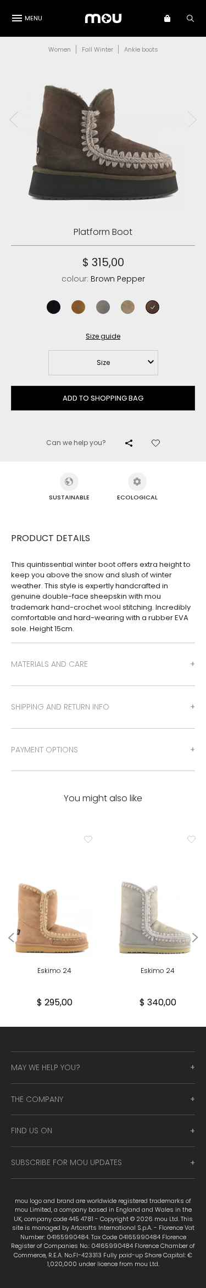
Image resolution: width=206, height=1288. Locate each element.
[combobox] (103, 362)
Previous (13, 119)
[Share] (128, 443)
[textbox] (103, 363)
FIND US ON (31, 1130)
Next (192, 119)
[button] (173, 18)
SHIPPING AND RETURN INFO (60, 706)
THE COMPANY (37, 1099)
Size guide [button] (103, 336)
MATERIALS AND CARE (49, 664)
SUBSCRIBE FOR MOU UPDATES (66, 1162)
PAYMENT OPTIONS (44, 749)
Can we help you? (76, 442)
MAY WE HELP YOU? (45, 1067)
